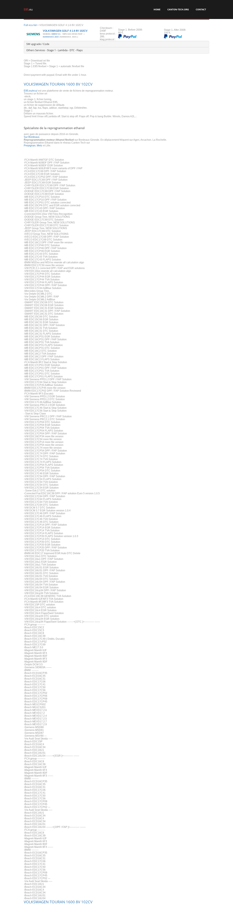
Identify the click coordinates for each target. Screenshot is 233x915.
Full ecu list (30, 25)
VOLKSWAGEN (36, 84)
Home (157, 9)
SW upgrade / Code (37, 44)
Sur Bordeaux (31, 137)
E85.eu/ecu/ (30, 90)
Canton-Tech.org (178, 9)
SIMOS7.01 (56, 34)
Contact (201, 9)
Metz (39, 145)
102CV (86, 84)
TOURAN (57, 84)
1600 (70, 84)
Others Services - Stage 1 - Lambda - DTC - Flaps (54, 50)
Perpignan (30, 145)
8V (78, 84)
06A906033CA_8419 (50, 37)
